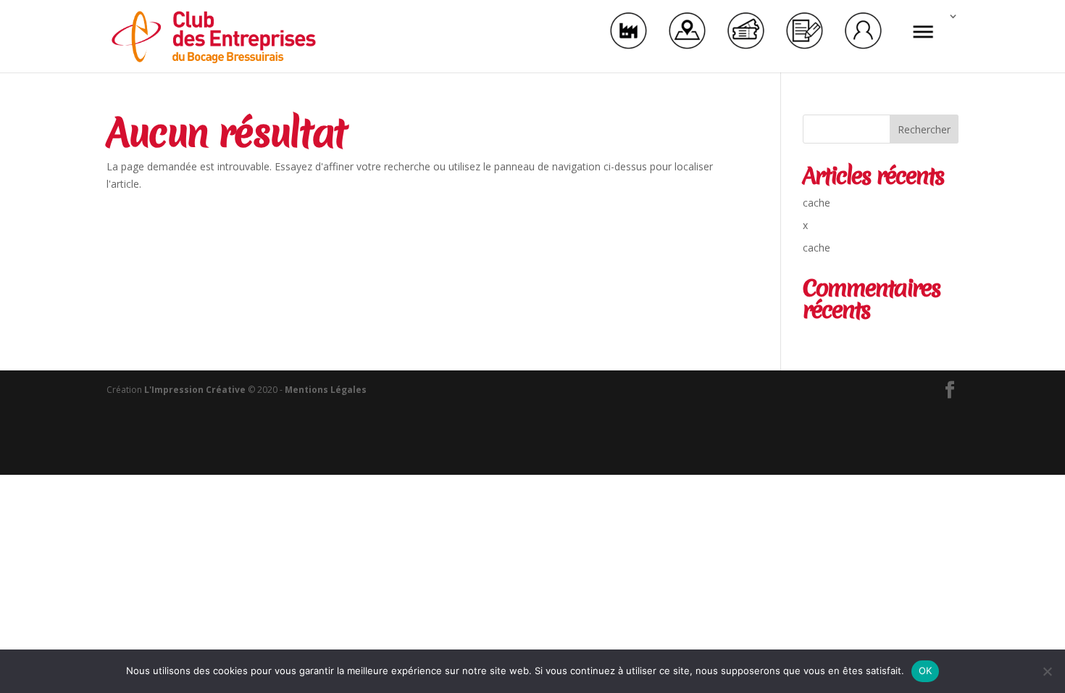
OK (925, 670)
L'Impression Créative (195, 389)
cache (816, 202)
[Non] (1047, 671)
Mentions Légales (326, 389)
